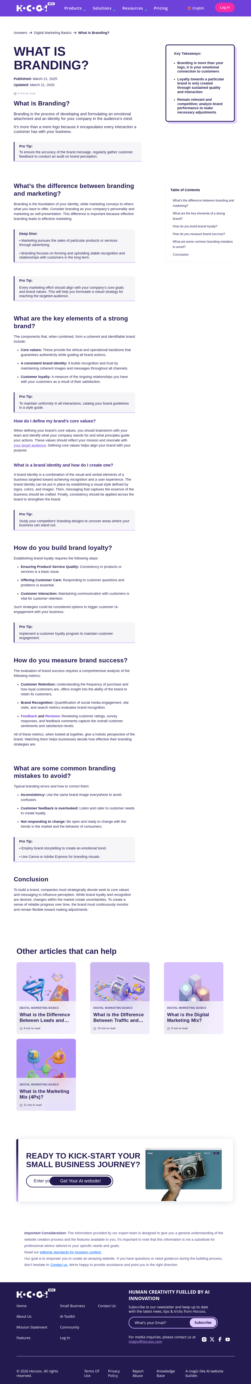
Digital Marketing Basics (53, 33)
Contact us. (59, 1265)
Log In (225, 7)
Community (69, 1327)
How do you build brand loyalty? (195, 226)
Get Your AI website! (80, 1181)
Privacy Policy (114, 1373)
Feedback (29, 716)
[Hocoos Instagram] (204, 1339)
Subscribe (203, 1322)
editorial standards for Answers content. (71, 1252)
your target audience (30, 445)
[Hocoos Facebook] (219, 1339)
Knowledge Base (166, 1373)
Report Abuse (138, 1373)
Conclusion (181, 254)
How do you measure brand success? (199, 234)
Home (21, 1305)
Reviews (52, 716)
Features (23, 1337)
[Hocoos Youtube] (227, 1339)
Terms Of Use (91, 1373)
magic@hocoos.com (145, 1341)
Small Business (72, 1305)
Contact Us (107, 1305)
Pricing (161, 8)
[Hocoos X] (212, 1339)
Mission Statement (31, 1327)
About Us (24, 1316)
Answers (20, 33)
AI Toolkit (67, 1316)
